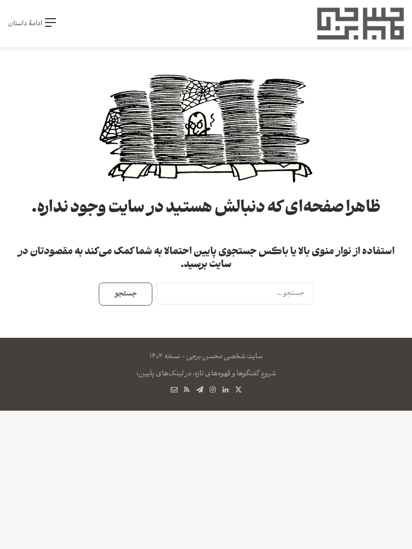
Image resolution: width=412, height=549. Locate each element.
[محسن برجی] (360, 24)
